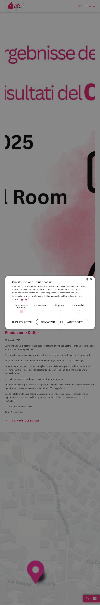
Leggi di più (24, 299)
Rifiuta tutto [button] (48, 322)
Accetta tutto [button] (75, 322)
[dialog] (50, 302)
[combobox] (87, 279)
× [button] (91, 279)
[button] (22, 321)
